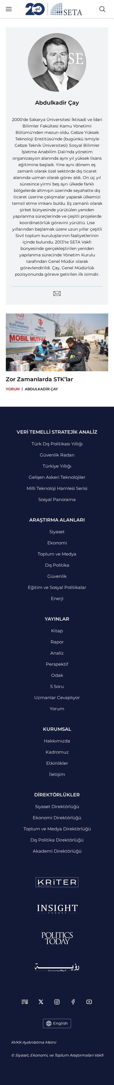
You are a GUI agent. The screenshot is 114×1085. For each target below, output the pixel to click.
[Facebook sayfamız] (73, 1002)
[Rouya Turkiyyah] (57, 967)
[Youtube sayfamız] (89, 1002)
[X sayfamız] (41, 1002)
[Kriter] (57, 882)
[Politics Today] (57, 938)
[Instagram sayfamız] (57, 1002)
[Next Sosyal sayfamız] (25, 1002)
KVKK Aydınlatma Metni (33, 1042)
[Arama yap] (102, 9)
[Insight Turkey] (57, 909)
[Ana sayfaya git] (53, 9)
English (60, 1023)
